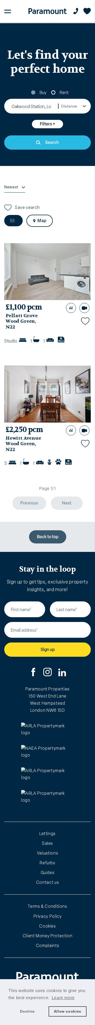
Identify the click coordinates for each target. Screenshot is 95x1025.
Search (52, 142)
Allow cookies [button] (67, 1011)
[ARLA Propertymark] (47, 732)
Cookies (47, 926)
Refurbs (47, 862)
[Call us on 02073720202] (75, 11)
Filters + (47, 123)
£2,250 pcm (24, 429)
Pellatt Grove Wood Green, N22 (22, 321)
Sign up (48, 649)
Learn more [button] (63, 997)
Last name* (66, 609)
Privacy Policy (48, 916)
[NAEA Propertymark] (47, 754)
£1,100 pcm (24, 307)
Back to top (47, 536)
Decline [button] (27, 1011)
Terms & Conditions (47, 906)
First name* (21, 609)
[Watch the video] (84, 308)
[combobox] (31, 106)
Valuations (47, 853)
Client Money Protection (48, 935)
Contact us (47, 882)
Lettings (47, 833)
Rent (64, 92)
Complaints (47, 945)
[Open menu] (7, 11)
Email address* (24, 630)
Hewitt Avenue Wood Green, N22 (23, 444)
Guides (48, 872)
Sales (47, 843)
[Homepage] (47, 11)
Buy (43, 92)
